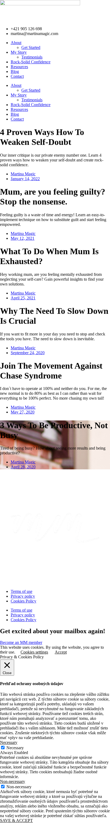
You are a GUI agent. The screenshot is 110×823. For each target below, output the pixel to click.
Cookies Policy (23, 601)
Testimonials (31, 57)
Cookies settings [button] (34, 652)
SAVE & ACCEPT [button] (16, 820)
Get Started (30, 47)
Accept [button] (61, 652)
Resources (19, 66)
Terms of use (21, 591)
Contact (17, 76)
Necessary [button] (8, 742)
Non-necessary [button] (12, 781)
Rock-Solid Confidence (30, 62)
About (16, 42)
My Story (19, 52)
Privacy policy (23, 596)
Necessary (15, 747)
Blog (15, 71)
